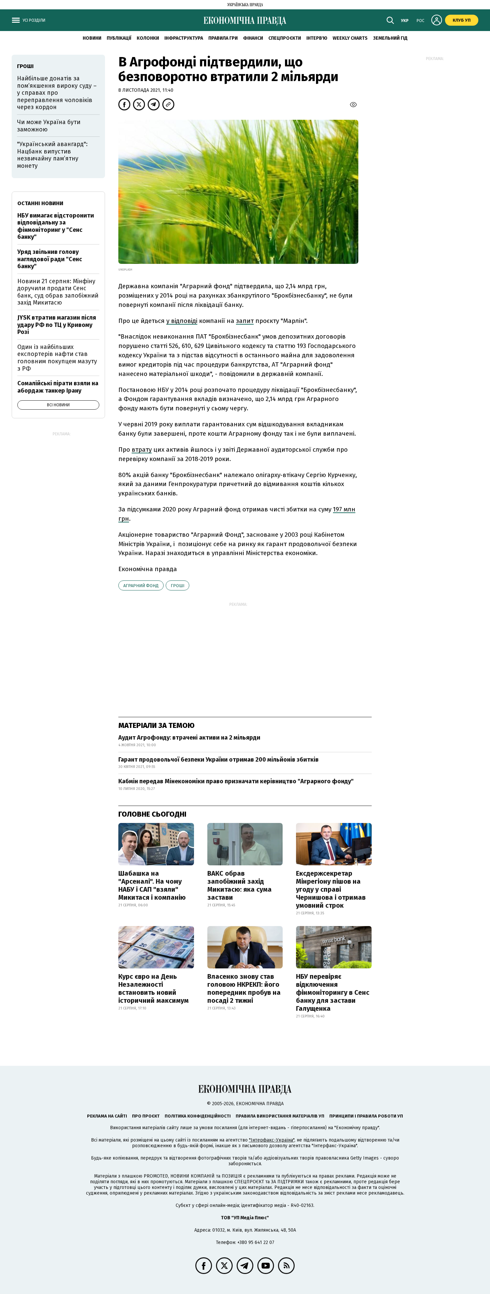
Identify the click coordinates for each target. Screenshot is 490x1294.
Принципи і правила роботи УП (366, 1116)
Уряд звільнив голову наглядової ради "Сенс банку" (49, 259)
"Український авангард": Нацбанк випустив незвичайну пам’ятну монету (52, 154)
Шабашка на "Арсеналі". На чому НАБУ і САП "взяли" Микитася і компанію (152, 885)
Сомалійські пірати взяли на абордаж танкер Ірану (57, 387)
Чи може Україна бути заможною (48, 125)
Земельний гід (390, 38)
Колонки (148, 38)
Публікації (119, 38)
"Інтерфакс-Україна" (271, 1140)
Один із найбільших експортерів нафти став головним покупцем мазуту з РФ (57, 357)
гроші (177, 585)
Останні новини (40, 203)
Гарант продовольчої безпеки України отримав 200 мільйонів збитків (218, 759)
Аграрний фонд (141, 585)
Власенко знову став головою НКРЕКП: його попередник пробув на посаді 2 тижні (244, 988)
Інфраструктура (183, 38)
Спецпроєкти (284, 38)
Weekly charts (350, 38)
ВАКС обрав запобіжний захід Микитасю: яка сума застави (239, 885)
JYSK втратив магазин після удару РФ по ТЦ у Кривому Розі (56, 325)
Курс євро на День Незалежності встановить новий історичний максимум (153, 988)
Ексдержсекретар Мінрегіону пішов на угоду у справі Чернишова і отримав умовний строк (331, 889)
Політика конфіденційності (198, 1116)
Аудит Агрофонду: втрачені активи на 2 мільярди (189, 737)
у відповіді (181, 321)
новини (92, 38)
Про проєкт (146, 1116)
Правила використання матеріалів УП (280, 1116)
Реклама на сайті (107, 1116)
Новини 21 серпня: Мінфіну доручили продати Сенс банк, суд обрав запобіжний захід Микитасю (57, 292)
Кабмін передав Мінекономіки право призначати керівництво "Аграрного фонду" (236, 781)
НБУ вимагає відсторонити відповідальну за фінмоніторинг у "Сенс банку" (55, 226)
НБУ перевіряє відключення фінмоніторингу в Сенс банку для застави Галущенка (332, 992)
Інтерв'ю (316, 38)
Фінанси (253, 38)
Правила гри (223, 38)
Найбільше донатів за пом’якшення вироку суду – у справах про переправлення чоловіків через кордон (57, 93)
